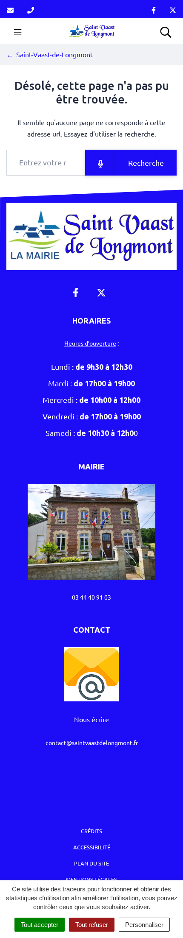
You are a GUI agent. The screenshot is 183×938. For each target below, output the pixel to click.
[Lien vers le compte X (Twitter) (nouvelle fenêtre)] (173, 9)
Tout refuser (91, 924)
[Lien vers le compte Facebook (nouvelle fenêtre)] (154, 9)
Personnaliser (144, 924)
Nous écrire (91, 719)
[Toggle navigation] (18, 31)
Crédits (91, 831)
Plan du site (91, 863)
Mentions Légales (91, 879)
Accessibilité (91, 847)
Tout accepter (39, 924)
